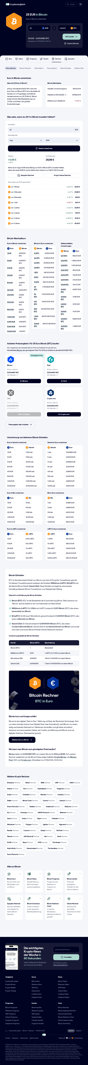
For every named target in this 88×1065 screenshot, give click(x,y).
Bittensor (66, 812)
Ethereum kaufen (37, 1011)
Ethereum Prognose (12, 1011)
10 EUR (9, 268)
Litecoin (65, 801)
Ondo (27, 818)
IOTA (43, 842)
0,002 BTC (65, 275)
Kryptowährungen (11, 981)
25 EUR (10, 275)
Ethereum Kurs (37, 984)
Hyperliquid (44, 789)
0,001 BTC (64, 270)
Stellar (12, 801)
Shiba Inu (71, 807)
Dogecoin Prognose (12, 1023)
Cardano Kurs (36, 994)
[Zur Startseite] (15, 4)
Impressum (15, 1038)
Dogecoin (63, 789)
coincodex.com (17, 1046)
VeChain (62, 830)
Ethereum (13, 783)
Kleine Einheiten (65, 68)
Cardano (63, 795)
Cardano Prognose (12, 1020)
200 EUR (10, 295)
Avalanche (53, 807)
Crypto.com (26, 760)
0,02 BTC (64, 261)
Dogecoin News (63, 997)
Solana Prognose (11, 1017)
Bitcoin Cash (30, 801)
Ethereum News (63, 984)
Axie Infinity (14, 848)
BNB (45, 783)
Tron (28, 789)
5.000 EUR (11, 326)
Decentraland (35, 848)
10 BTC (36, 282)
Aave (12, 818)
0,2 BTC (37, 258)
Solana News (62, 991)
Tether (30, 783)
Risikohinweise (34, 1038)
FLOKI (12, 842)
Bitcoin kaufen (36, 1007)
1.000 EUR (11, 317)
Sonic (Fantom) (15, 854)
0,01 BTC (64, 256)
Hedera (35, 807)
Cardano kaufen (37, 1020)
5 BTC (36, 277)
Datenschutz (24, 1038)
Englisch (78, 1031)
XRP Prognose (10, 1014)
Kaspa (46, 830)
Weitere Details (79, 68)
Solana (12, 789)
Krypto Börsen (10, 984)
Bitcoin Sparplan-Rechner (67, 1011)
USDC (74, 783)
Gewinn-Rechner (25, 68)
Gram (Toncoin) (16, 807)
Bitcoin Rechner (63, 1007)
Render (13, 830)
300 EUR (10, 302)
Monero (47, 795)
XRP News (61, 988)
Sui (11, 812)
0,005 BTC (65, 285)
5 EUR (9, 261)
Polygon (32, 824)
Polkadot (58, 818)
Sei (48, 836)
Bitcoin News (62, 981)
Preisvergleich (52, 68)
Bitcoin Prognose (11, 1007)
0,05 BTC (64, 265)
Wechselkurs (39, 68)
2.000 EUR (11, 322)
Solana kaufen (37, 1017)
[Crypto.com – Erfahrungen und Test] (50, 392)
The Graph (59, 842)
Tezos (28, 842)
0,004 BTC (65, 280)
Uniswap (26, 812)
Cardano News (63, 994)
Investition (11, 124)
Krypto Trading (10, 991)
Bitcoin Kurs (36, 981)
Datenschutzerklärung (60, 965)
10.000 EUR (11, 331)
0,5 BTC (37, 268)
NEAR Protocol (46, 812)
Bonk (62, 836)
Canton (49, 801)
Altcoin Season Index (65, 1020)
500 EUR (10, 310)
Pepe (42, 818)
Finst (11, 760)
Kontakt (7, 1038)
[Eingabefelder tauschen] (54, 28)
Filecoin (13, 836)
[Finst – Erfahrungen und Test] (50, 359)
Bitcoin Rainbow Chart (66, 1017)
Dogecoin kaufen (38, 1023)
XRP (60, 783)
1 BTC (36, 272)
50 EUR (10, 283)
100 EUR (10, 290)
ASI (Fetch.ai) (31, 836)
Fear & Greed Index (65, 1014)
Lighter (48, 824)
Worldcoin (14, 824)
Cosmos (30, 830)
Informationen (11, 68)
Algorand (65, 824)
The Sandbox (56, 848)
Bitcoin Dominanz (64, 1023)
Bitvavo (19, 350)
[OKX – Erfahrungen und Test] (10, 392)
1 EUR (9, 253)
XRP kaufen (36, 1014)
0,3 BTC (37, 263)
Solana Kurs (36, 991)
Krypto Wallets (10, 988)
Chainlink (29, 795)
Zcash (12, 795)
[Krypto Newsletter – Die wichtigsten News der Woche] (11, 960)
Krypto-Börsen (60, 757)
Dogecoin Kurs (37, 997)
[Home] (6, 1031)
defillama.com (9, 1046)
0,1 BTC (36, 253)
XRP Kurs (35, 988)
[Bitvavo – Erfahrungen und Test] (10, 359)
